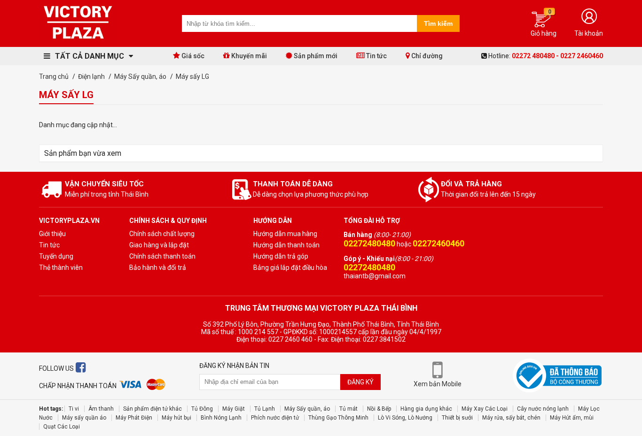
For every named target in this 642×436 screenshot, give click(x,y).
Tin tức (376, 56)
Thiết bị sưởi (457, 417)
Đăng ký (360, 382)
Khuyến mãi (248, 56)
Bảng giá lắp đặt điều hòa (290, 267)
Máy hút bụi (176, 417)
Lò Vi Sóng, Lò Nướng (405, 417)
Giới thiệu (52, 233)
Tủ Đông (202, 408)
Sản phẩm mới (314, 56)
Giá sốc (192, 56)
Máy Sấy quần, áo (307, 408)
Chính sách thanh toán (162, 256)
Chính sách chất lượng (162, 233)
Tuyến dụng (56, 256)
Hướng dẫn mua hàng (285, 233)
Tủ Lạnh (264, 408)
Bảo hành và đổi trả (157, 267)
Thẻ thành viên (61, 267)
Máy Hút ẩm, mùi (572, 417)
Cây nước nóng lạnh (543, 408)
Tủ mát (348, 408)
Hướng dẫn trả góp (280, 256)
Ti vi (74, 408)
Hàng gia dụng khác (426, 408)
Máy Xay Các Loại (485, 408)
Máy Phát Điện (134, 417)
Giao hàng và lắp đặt (159, 245)
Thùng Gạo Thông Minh (338, 417)
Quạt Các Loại (61, 426)
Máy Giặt (233, 408)
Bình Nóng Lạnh (221, 417)
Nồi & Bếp (379, 408)
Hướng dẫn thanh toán (286, 245)
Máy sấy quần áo (84, 417)
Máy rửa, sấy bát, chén (511, 417)
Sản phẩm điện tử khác (152, 408)
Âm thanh (101, 408)
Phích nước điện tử (275, 417)
